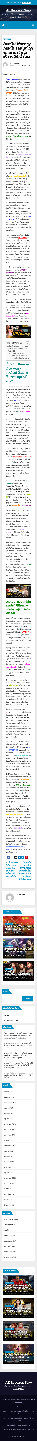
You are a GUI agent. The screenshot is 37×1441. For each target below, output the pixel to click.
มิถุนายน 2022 (9, 1173)
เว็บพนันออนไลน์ (10, 1252)
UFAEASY (26, 411)
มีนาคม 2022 (8, 1189)
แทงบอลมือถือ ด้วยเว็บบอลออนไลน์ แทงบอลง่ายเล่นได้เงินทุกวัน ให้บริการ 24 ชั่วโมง (18, 1075)
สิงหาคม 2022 (9, 1162)
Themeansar (18, 1402)
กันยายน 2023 (9, 1113)
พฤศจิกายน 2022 (10, 1146)
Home (18, 1407)
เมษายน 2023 (9, 1129)
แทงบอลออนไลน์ (10, 1257)
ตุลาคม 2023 (8, 1108)
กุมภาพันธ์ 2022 (10, 1194)
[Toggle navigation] (33, 25)
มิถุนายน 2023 (9, 1119)
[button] (28, 25)
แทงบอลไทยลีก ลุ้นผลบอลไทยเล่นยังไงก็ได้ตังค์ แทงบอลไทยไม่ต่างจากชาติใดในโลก (18, 1045)
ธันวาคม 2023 (9, 1097)
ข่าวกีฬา (7, 1230)
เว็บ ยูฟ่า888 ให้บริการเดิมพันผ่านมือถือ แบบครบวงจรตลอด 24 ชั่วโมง (18, 929)
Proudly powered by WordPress (11, 1399)
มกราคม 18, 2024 (13, 1314)
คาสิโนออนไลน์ (6, 39)
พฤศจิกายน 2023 (10, 1102)
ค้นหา (5, 991)
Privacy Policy (11, 1425)
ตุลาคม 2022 (8, 1151)
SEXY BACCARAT (11, 1219)
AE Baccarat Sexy (18, 10)
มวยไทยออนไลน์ (10, 1241)
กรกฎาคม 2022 (9, 1167)
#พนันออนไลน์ (28, 65)
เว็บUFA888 (22, 238)
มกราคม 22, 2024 (13, 1291)
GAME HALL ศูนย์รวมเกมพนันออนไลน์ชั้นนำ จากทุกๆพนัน (18, 1413)
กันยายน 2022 (9, 1156)
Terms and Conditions (18, 1436)
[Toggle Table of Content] (27, 343)
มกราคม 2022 (9, 1199)
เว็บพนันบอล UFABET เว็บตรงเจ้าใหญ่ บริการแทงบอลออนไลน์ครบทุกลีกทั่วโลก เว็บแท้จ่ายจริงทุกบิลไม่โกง (18, 1036)
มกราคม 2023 (9, 1140)
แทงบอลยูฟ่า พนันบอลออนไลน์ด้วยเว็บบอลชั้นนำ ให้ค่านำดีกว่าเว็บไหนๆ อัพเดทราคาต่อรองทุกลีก (18, 1055)
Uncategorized (9, 1225)
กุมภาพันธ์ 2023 (10, 1135)
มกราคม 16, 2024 (13, 1361)
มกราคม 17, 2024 (13, 1338)
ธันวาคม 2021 (9, 1205)
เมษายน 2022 (9, 1183)
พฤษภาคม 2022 (10, 1178)
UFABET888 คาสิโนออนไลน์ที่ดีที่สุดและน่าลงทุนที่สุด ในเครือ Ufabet (20, 356)
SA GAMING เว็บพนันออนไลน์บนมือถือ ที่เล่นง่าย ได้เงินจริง (18, 1431)
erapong (16, 63)
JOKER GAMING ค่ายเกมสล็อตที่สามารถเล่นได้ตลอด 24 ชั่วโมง (18, 1419)
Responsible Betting (24, 1425)
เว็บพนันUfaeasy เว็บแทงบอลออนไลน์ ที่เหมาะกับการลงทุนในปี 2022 (18, 348)
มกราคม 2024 (9, 1092)
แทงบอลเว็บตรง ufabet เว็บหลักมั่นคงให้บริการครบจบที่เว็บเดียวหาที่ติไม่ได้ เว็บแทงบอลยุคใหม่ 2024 (18, 1065)
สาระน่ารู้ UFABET (11, 1246)
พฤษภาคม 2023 (10, 1124)
